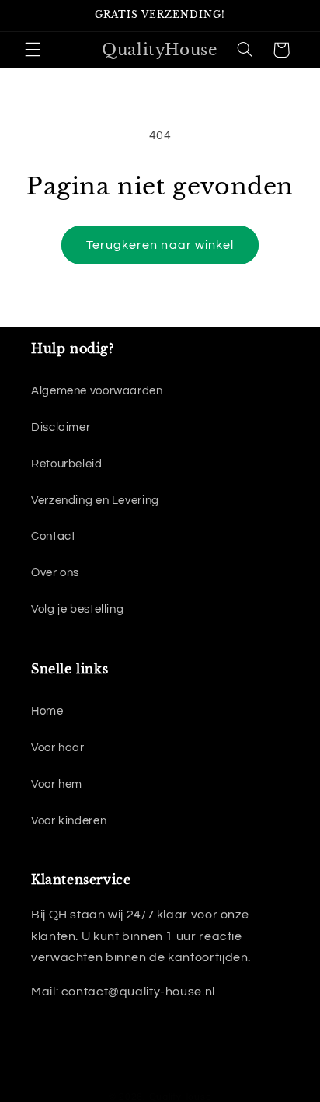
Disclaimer (60, 427)
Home (47, 711)
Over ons (55, 573)
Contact (53, 536)
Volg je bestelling (77, 609)
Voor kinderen (68, 821)
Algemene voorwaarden (97, 391)
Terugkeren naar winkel (160, 245)
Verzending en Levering (95, 500)
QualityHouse (180, 1097)
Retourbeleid (67, 464)
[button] (32, 50)
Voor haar (58, 748)
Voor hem (56, 784)
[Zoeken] (245, 50)
